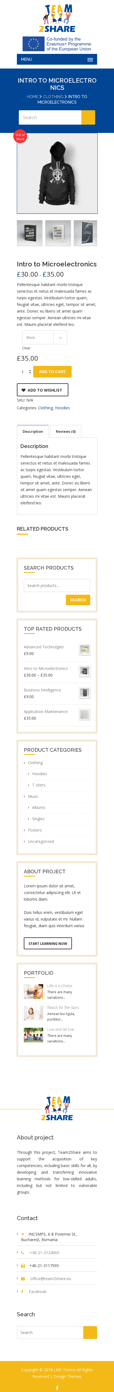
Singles (38, 818)
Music (33, 796)
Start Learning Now (47, 943)
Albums (38, 807)
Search (78, 600)
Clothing (53, 97)
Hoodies (62, 407)
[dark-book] (29, 233)
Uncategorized (41, 841)
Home (32, 97)
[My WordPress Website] (57, 18)
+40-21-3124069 (44, 1252)
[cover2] (86, 233)
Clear (26, 348)
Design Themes (67, 1376)
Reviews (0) (66, 431)
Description (33, 431)
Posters (35, 830)
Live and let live (60, 1029)
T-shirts (39, 785)
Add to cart (52, 371)
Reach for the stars (63, 1007)
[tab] (33, 431)
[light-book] (58, 233)
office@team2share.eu (50, 1278)
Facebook (37, 1291)
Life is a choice (59, 986)
